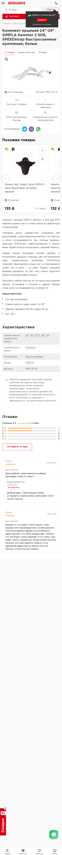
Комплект (31, 348)
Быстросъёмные (34, 357)
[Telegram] (24, 129)
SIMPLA (30, 363)
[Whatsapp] (38, 129)
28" (43, 335)
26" (32, 335)
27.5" (37, 335)
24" (27, 335)
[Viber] (31, 129)
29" (48, 335)
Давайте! (42, 20)
